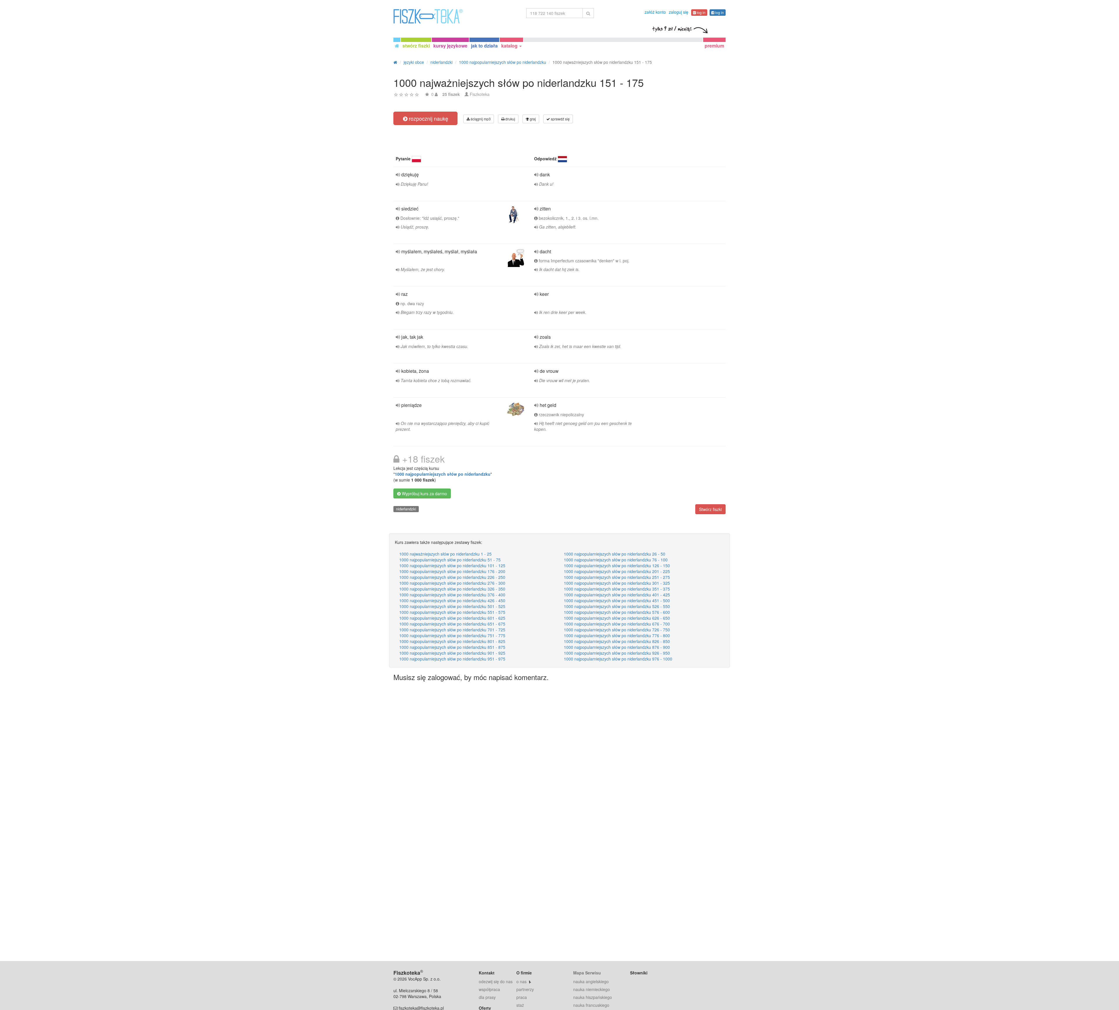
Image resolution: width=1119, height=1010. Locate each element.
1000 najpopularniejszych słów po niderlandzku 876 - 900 (617, 647)
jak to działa (484, 45)
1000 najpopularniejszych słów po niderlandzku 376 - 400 (452, 595)
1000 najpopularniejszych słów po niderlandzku (442, 474)
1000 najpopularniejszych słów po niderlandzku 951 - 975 (452, 659)
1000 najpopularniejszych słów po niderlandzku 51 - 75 (450, 560)
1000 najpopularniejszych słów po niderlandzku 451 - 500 (617, 600)
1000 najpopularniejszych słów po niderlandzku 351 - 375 (617, 589)
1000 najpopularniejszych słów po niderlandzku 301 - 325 (617, 583)
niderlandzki (406, 509)
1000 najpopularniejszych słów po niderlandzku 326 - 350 (452, 589)
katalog (510, 45)
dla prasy (487, 997)
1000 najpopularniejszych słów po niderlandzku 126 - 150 (617, 565)
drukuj (509, 118)
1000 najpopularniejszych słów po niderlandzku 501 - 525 (452, 606)
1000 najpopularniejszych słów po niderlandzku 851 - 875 (452, 647)
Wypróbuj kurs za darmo (424, 493)
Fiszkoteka (480, 94)
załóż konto (655, 12)
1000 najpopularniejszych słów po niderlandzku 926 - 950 (617, 653)
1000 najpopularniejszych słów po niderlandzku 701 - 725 (452, 630)
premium (714, 45)
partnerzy (525, 989)
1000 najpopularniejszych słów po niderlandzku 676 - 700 (617, 624)
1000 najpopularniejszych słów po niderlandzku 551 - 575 (452, 612)
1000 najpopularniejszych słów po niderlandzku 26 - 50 (614, 554)
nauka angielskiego (591, 981)
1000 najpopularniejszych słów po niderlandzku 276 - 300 (452, 583)
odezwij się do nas (496, 981)
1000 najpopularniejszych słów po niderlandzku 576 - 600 (617, 612)
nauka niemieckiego (591, 989)
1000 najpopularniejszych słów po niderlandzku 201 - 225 (617, 571)
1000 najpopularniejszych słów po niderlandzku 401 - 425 (617, 595)
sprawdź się (560, 118)
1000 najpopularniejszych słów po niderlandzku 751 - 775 (452, 635)
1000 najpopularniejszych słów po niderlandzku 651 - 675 (452, 624)
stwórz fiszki (416, 45)
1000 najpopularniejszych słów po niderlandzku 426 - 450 (452, 600)
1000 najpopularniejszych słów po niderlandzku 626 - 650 (617, 618)
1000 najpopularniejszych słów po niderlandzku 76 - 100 (616, 560)
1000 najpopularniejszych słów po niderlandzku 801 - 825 (452, 641)
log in (700, 12)
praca (521, 997)
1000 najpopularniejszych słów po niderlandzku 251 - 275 (617, 577)
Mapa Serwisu (587, 973)
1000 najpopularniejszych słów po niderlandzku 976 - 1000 (618, 659)
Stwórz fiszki (710, 509)
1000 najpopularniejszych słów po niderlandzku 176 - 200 (452, 571)
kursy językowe (450, 45)
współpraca (489, 989)
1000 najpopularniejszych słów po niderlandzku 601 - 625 (452, 618)
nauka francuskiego (591, 1005)
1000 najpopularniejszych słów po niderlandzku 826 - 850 (617, 641)
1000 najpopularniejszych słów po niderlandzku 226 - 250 (452, 577)
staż (520, 1005)
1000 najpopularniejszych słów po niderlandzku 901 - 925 (452, 653)
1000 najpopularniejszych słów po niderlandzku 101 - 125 (452, 565)
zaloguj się (678, 12)
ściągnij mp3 (480, 118)
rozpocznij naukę (427, 118)
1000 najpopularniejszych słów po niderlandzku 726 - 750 (617, 630)
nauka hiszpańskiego (592, 997)
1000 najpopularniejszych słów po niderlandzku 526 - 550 (617, 606)
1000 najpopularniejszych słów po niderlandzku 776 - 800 (617, 635)
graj (532, 118)
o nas (521, 981)
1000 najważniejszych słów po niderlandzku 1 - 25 (445, 554)
